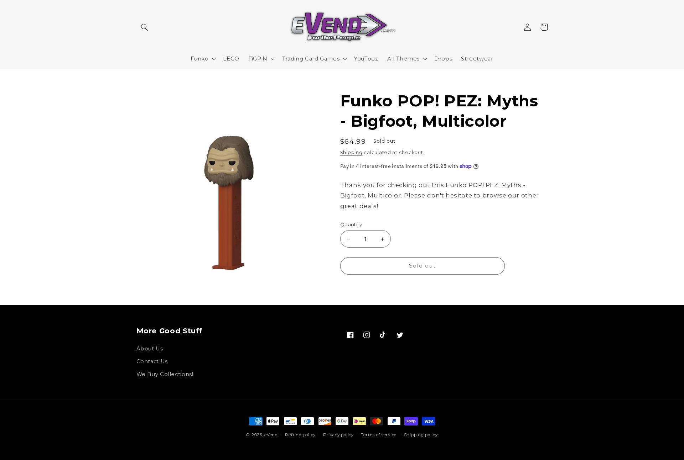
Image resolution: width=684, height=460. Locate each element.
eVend (271, 434)
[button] (144, 27)
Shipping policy (421, 434)
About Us (149, 348)
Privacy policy (338, 434)
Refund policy (300, 434)
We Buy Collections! (164, 374)
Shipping (351, 152)
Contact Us (152, 361)
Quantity (351, 224)
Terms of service (379, 434)
